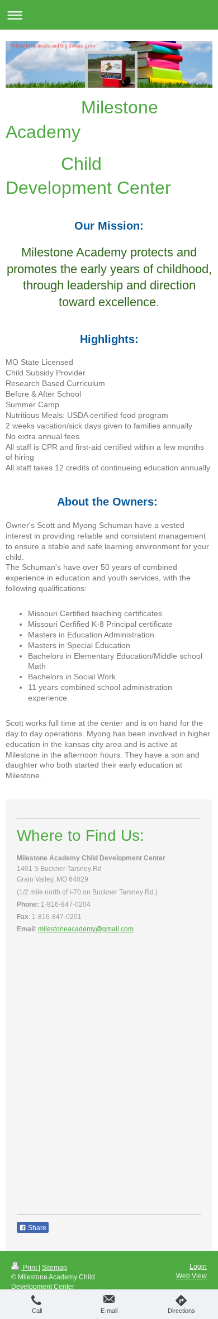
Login (198, 1266)
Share (36, 1228)
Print (30, 1268)
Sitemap (54, 1268)
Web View (191, 1276)
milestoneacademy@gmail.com (86, 929)
